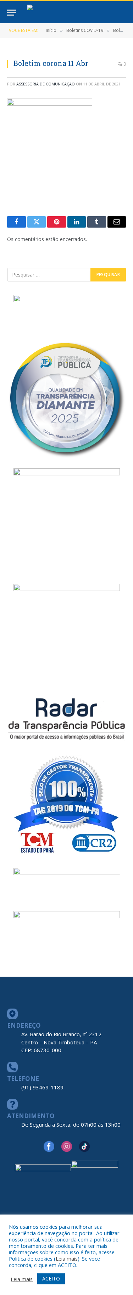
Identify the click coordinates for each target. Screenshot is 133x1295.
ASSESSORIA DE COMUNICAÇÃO (45, 83)
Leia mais (67, 1258)
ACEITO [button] (51, 1278)
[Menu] (11, 13)
